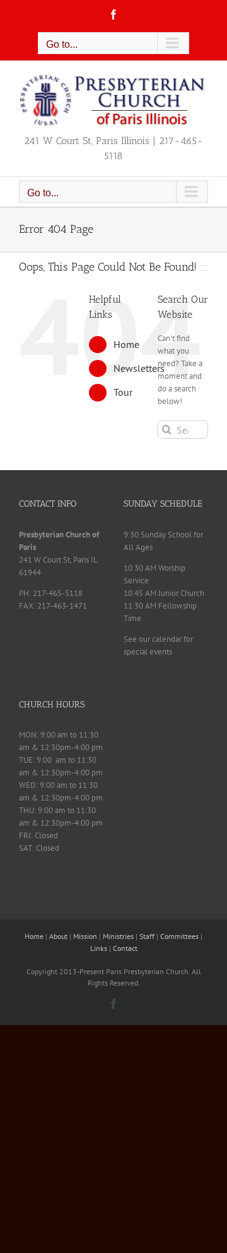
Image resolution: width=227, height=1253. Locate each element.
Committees (179, 936)
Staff (146, 936)
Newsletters (139, 368)
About (58, 936)
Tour (123, 392)
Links (98, 948)
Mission (85, 936)
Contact (125, 948)
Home (126, 344)
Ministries (118, 936)
